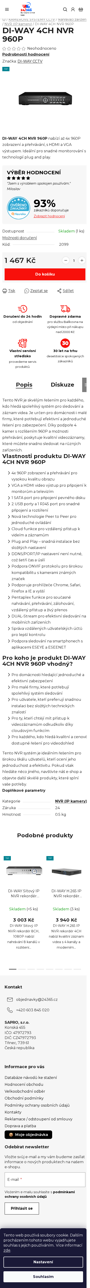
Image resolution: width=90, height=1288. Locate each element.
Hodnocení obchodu (24, 1084)
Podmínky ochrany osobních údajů (37, 1105)
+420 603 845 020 (32, 1010)
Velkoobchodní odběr (25, 1091)
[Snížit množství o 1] (65, 260)
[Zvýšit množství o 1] (81, 260)
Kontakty (13, 1112)
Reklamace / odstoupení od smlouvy (38, 1119)
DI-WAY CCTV (30, 61)
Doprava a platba (20, 1126)
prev (5, 880)
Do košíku (45, 274)
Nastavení (43, 1262)
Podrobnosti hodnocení (25, 54)
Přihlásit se (22, 1208)
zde (6, 1250)
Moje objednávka (31, 1134)
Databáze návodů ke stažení (31, 1077)
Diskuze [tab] (62, 384)
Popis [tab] (24, 384)
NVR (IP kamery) (71, 801)
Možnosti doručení (19, 238)
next (85, 880)
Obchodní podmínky (24, 1098)
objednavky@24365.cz (37, 999)
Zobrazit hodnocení (49, 216)
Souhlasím (43, 1276)
